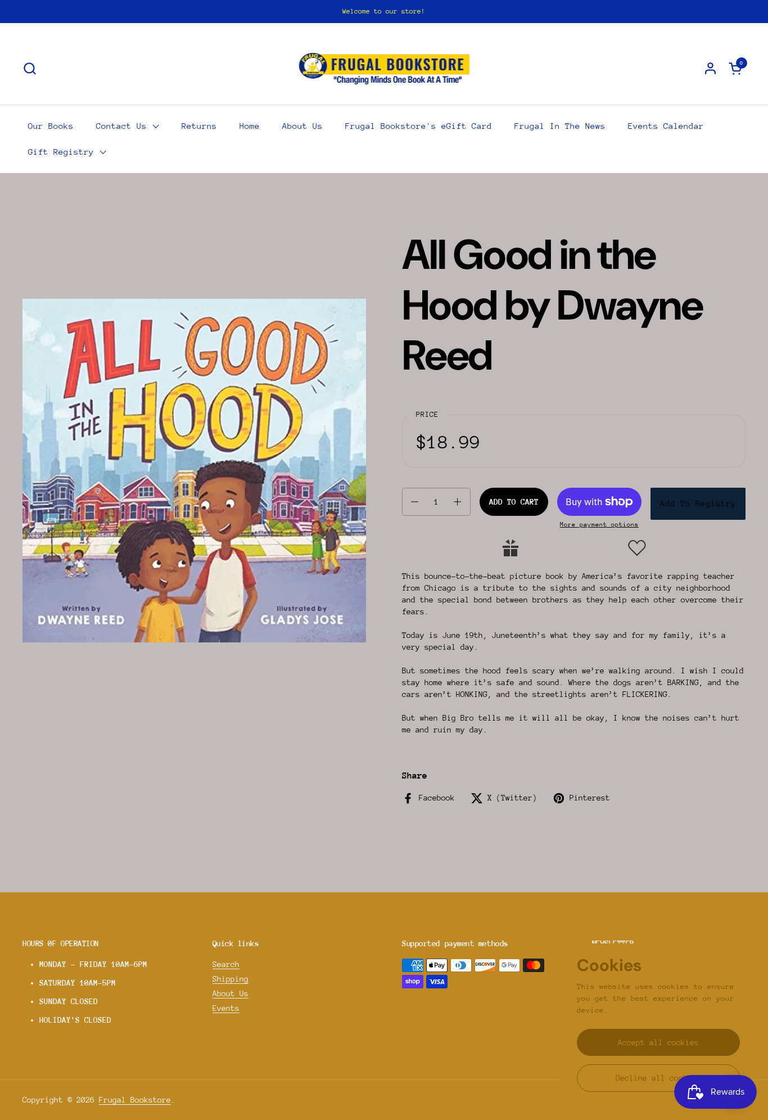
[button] (29, 68)
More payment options (599, 524)
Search (226, 964)
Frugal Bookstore (135, 1099)
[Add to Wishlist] (637, 548)
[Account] (710, 68)
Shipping (231, 978)
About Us (231, 993)
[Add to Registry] (510, 548)
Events (226, 1008)
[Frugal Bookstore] (384, 68)
